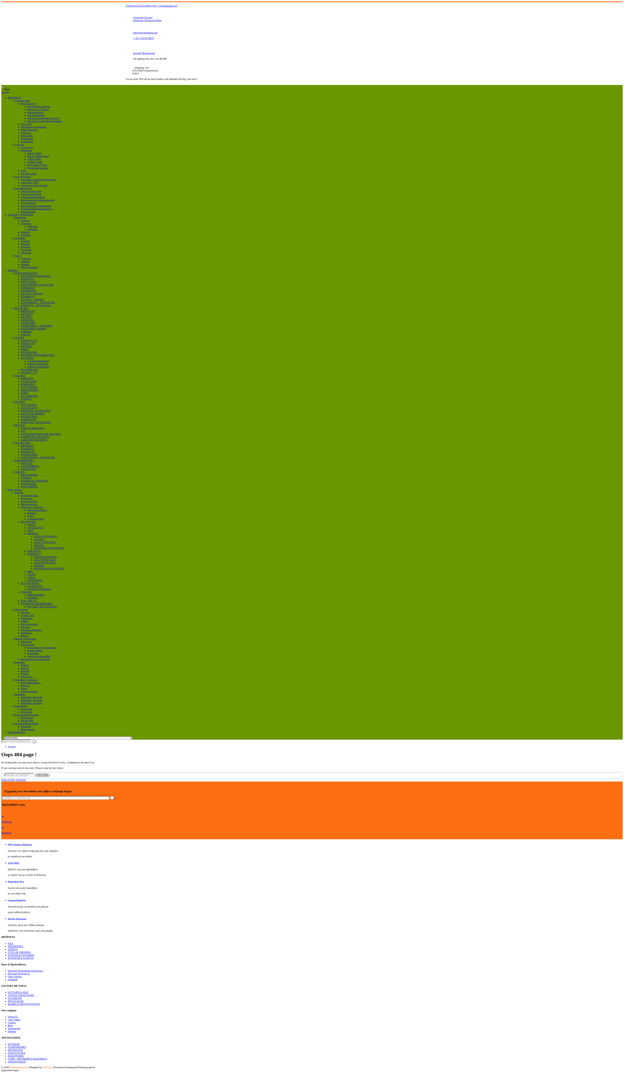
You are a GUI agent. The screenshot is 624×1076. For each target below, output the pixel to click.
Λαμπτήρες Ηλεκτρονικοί (34, 185)
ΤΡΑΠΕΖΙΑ (27, 448)
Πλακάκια (19, 662)
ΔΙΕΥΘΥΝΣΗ (15, 1050)
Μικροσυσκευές (29, 504)
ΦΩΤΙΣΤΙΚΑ (21, 308)
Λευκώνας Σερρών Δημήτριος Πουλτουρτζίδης (147, 19)
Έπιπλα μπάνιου (29, 624)
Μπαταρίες (20, 694)
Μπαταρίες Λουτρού (31, 703)
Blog (10, 1025)
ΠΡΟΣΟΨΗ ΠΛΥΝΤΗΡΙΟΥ (49, 548)
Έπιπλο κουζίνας (29, 495)
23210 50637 (14, 863)
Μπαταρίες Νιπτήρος (31, 700)
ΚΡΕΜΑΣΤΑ (28, 311)
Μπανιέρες (26, 633)
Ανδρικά (25, 220)
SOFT (30, 530)
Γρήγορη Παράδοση (17, 900)
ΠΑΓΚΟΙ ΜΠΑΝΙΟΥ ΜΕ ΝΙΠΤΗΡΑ (41, 434)
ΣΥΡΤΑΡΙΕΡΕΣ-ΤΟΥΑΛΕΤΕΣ (37, 285)
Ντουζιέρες (26, 618)
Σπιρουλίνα (26, 135)
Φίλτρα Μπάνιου (36, 115)
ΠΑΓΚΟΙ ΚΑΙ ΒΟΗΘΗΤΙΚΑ (37, 603)
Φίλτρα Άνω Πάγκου (38, 109)
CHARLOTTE (35, 527)
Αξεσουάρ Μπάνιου (31, 630)
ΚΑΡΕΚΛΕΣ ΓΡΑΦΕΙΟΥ (34, 481)
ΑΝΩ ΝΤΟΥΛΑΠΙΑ (45, 542)
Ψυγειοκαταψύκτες (37, 510)
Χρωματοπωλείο (23, 188)
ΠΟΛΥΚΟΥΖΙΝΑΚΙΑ (39, 589)
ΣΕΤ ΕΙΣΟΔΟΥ (29, 407)
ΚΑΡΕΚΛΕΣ (28, 451)
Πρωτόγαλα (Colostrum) (33, 127)
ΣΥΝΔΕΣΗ (14, 1044)
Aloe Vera (26, 124)
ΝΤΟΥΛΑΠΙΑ (28, 521)
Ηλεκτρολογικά (22, 176)
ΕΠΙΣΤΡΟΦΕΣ (16, 1056)
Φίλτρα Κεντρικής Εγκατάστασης (44, 121)
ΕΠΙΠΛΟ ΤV (28, 343)
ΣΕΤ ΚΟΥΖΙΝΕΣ (30, 583)
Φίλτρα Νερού (28, 103)
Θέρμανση (26, 150)
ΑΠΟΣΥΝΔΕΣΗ (17, 1061)
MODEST (32, 533)
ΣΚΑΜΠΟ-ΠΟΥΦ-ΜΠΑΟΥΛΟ (37, 355)
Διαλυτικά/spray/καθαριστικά (36, 206)
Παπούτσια (20, 217)
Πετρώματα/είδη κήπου (26, 714)
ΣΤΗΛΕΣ (39, 545)
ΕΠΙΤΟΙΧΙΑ (27, 320)
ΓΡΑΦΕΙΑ (26, 399)
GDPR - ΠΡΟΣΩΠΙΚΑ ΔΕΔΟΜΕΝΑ (27, 1058)
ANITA (31, 577)
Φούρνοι (31, 513)
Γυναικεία (26, 223)
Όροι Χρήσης (15, 976)
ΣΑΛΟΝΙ (19, 337)
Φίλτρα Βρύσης (35, 112)
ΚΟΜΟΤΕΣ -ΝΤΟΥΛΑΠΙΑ (35, 410)
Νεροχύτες (26, 498)
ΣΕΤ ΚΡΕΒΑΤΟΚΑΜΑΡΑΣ (36, 276)
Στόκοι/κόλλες (28, 211)
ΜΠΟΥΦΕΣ (27, 445)
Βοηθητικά (33, 653)
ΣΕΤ (23, 431)
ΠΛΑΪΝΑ (39, 539)
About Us (13, 1016)
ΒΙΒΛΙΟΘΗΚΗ (29, 390)
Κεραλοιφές (27, 141)
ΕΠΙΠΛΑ (13, 270)
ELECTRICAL (29, 600)
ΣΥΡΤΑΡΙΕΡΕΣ (29, 387)
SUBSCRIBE (42, 775)
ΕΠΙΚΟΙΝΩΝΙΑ (16, 732)
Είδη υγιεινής (21, 609)
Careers (12, 1022)
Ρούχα (17, 255)
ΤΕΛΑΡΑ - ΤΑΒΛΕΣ (32, 299)
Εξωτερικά (26, 712)
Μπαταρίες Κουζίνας (31, 697)
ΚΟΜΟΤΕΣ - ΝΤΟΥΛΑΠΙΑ (36, 305)
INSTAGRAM (15, 1001)
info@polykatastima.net (145, 32)
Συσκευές (26, 132)
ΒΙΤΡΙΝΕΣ (26, 346)
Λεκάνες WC (28, 615)
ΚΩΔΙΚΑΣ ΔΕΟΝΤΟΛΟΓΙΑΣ (24, 1004)
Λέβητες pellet (34, 162)
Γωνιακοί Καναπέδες (38, 361)
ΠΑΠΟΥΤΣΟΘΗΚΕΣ (32, 413)
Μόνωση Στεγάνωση (25, 638)
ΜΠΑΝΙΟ (19, 425)
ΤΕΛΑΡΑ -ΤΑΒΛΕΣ (32, 293)
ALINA (31, 524)
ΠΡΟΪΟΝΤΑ (14, 97)
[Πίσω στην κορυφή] (2, 1073)
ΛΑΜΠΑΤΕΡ (28, 323)
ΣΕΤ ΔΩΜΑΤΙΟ (29, 396)
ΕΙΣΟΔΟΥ (20, 402)
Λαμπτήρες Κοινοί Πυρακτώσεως (38, 179)
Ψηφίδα (25, 674)
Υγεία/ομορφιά (22, 100)
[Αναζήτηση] (34, 741)
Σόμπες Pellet (34, 153)
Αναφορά (12, 979)
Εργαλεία (26, 726)
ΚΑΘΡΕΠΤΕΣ (28, 290)
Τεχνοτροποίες (28, 203)
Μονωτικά (26, 641)
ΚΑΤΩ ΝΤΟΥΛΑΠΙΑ (45, 536)
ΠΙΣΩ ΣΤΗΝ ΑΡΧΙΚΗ (13, 780)
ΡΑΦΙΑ (25, 349)
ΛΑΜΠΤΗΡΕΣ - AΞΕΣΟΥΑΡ (36, 325)
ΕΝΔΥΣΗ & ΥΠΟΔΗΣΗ (21, 955)
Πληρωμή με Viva (16, 881)
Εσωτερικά (26, 709)
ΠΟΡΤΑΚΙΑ (34, 551)
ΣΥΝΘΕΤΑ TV (29, 340)
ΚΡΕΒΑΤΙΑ (27, 279)
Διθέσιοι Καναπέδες (37, 364)
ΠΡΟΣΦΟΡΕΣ (15, 946)
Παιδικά (25, 232)
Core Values (14, 1019)
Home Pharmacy (29, 130)
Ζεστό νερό (27, 147)
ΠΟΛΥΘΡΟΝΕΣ (29, 369)
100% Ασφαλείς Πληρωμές (20, 844)
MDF (30, 571)
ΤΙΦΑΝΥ (26, 334)
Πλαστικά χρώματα (31, 191)
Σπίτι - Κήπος (15, 489)
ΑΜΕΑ (25, 621)
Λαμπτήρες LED (29, 182)
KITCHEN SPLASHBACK (42, 606)
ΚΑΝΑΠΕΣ (27, 358)
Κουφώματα (20, 706)
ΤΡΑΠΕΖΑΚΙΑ (29, 352)
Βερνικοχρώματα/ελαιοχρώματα (37, 200)
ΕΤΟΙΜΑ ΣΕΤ (35, 586)
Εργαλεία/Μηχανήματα (26, 723)
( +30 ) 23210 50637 (143, 38)
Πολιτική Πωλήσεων (19, 973)
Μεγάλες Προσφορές (17, 919)
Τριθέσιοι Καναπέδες (38, 366)
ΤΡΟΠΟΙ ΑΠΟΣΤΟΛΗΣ (21, 995)
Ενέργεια (19, 144)
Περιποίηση (27, 138)
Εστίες (30, 516)
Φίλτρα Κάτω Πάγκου (38, 106)
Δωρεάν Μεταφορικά (144, 53)
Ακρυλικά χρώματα (31, 194)
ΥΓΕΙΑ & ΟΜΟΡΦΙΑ (19, 952)
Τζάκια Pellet (34, 159)
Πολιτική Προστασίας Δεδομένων (25, 970)
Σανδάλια (32, 229)
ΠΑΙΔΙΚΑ (26, 331)
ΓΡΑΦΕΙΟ (19, 472)
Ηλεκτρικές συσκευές (32, 507)
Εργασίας (26, 235)
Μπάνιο (25, 665)
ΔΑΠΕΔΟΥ (27, 314)
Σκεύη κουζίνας (29, 501)
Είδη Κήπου (27, 720)
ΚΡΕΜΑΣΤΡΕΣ (29, 416)
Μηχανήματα (27, 729)
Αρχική (5, 92)
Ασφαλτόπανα (34, 650)
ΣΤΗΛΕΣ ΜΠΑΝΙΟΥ (32, 428)
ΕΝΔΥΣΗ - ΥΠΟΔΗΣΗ (20, 214)
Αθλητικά (32, 226)
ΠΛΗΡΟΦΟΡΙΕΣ (17, 1047)
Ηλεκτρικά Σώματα (37, 168)
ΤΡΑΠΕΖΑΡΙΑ (22, 442)
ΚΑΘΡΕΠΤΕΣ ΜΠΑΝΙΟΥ (35, 437)
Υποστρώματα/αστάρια (33, 197)
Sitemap (12, 1031)
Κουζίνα (18, 492)
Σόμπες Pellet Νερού (38, 156)
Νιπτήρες (25, 612)
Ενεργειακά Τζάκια (37, 165)
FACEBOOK (15, 998)
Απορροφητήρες (35, 519)
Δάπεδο (25, 668)
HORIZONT (34, 554)
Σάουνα (25, 636)
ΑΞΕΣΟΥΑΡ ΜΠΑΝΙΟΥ (34, 440)
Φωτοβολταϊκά (28, 173)
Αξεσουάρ (19, 238)
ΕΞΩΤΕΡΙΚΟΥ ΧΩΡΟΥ (34, 328)
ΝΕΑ (10, 943)
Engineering (14, 1028)
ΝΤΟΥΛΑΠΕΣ (29, 282)
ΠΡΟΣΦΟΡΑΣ (35, 580)
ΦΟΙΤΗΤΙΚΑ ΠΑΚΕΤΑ (21, 958)
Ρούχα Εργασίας (29, 267)
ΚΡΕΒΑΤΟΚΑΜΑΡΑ (26, 273)
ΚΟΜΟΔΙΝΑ (28, 287)
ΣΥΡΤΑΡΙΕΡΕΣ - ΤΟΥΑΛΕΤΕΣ (38, 302)
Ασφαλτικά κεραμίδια (38, 656)
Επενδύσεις (27, 676)
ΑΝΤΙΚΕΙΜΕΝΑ (30, 466)
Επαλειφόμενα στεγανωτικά (41, 647)
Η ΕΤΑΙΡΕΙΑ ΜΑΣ (18, 992)
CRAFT (31, 574)
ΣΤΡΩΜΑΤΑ (28, 296)
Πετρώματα (27, 717)
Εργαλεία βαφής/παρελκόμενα (36, 208)
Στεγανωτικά (27, 644)
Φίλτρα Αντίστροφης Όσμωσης (43, 118)
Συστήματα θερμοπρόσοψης (35, 659)
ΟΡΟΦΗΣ (26, 317)
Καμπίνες (26, 627)
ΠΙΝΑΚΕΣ (26, 463)
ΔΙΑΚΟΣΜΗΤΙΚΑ (24, 460)
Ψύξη (23, 170)
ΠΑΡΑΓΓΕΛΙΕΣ (16, 1053)
